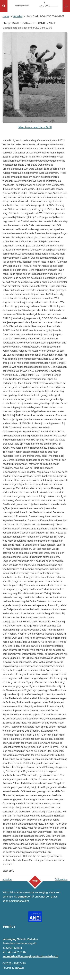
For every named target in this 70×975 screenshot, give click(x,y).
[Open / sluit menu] (66, 6)
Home (6, 16)
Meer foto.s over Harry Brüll (35, 127)
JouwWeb (19, 968)
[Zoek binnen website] (3, 6)
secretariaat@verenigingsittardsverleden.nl (30, 956)
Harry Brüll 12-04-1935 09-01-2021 (45, 16)
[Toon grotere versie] (35, 77)
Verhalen (17, 16)
